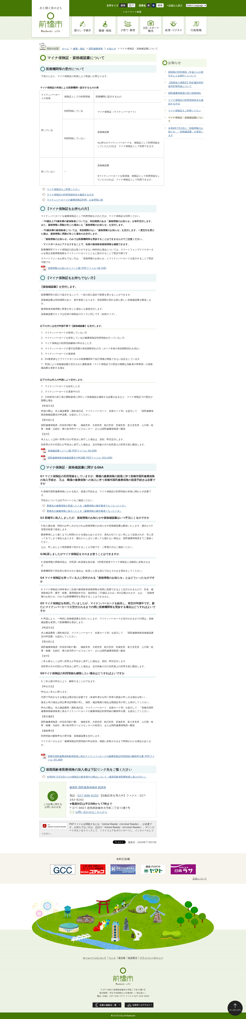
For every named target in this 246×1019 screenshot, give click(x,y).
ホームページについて (94, 957)
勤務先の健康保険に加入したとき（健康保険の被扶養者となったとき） (84, 511)
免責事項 (132, 957)
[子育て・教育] (127, 25)
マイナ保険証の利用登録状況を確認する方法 (70, 194)
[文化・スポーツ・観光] (150, 25)
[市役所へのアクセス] (139, 1004)
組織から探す (176, 5)
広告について (200, 878)
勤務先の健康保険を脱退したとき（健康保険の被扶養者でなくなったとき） (87, 505)
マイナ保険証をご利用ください (63, 189)
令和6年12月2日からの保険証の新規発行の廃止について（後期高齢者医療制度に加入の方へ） (97, 776)
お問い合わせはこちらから (91, 812)
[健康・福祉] (105, 25)
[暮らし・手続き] (82, 25)
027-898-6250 (88, 795)
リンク (112, 957)
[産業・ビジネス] (173, 25)
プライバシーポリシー (151, 957)
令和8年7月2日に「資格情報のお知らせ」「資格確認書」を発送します (185, 132)
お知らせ (111, 48)
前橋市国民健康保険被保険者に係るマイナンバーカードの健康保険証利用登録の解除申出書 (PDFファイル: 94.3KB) (101, 758)
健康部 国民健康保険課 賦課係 (87, 787)
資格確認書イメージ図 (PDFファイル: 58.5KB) (72, 450)
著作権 (121, 957)
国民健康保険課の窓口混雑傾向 (184, 93)
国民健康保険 (96, 48)
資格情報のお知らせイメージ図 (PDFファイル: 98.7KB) (77, 268)
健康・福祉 (79, 48)
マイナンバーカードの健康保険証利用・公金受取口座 (75, 199)
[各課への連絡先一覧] (107, 1004)
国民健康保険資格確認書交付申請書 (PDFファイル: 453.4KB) (80, 457)
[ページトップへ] (235, 1008)
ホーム (65, 48)
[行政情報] (196, 25)
